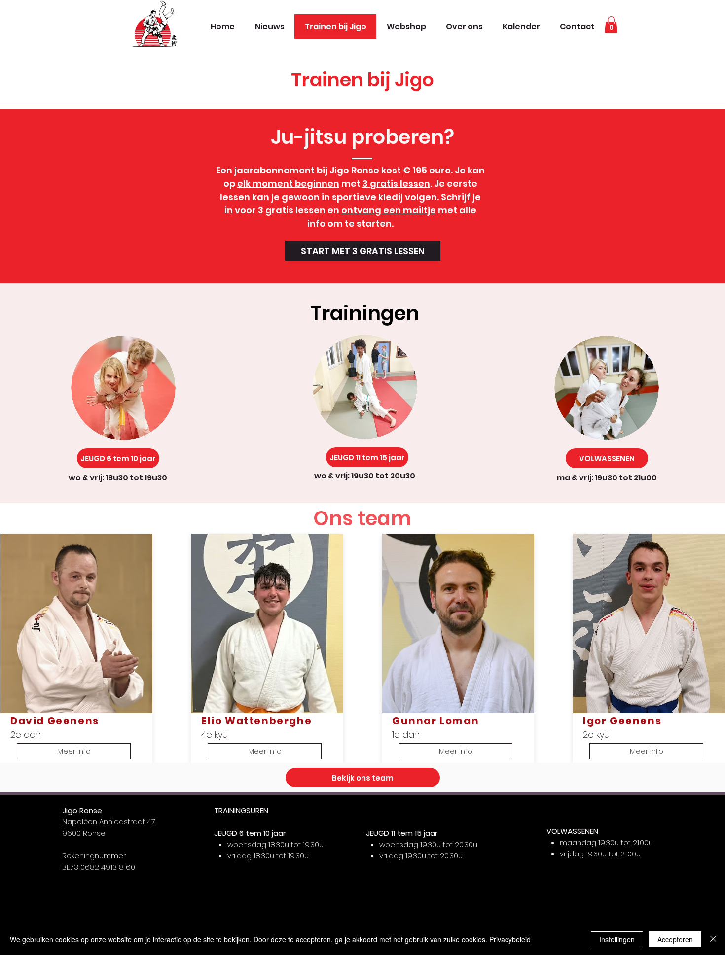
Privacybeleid (510, 939)
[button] (611, 24)
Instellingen (617, 939)
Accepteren (675, 939)
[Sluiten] (713, 939)
